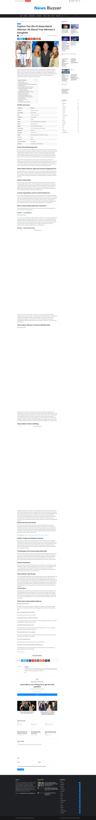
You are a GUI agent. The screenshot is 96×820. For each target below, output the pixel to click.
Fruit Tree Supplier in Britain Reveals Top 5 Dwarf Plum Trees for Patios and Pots (51, 784)
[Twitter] (21, 39)
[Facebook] (18, 39)
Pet (63, 127)
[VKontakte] (34, 39)
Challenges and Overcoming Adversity (25, 96)
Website (39, 762)
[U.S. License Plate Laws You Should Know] (41, 794)
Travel (44, 15)
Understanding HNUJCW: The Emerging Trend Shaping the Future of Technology (74, 77)
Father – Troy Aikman (23, 89)
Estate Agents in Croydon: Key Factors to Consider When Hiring (51, 788)
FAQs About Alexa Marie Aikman (24, 101)
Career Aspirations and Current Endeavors (26, 86)
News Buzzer (22, 651)
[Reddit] (32, 39)
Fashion (62, 805)
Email (18, 762)
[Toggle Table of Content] (35, 80)
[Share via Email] (46, 660)
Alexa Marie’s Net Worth (23, 99)
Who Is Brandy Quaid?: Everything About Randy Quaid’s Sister (36, 732)
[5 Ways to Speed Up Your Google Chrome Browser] (66, 26)
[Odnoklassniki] (37, 39)
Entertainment (32, 15)
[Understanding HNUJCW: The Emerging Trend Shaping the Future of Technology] (75, 71)
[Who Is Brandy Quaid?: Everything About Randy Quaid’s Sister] (37, 727)
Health (52, 15)
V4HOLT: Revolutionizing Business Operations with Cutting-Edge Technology (65, 77)
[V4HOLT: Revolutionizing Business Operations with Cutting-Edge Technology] (66, 71)
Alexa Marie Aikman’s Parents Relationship (26, 91)
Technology (39, 15)
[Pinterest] (29, 39)
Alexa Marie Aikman (37, 655)
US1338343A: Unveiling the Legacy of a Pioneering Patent (74, 60)
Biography (64, 103)
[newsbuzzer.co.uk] (48, 8)
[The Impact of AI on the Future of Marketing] (75, 38)
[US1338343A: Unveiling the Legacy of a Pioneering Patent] (75, 55)
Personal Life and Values (23, 94)
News (49, 15)
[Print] (49, 660)
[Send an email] (22, 35)
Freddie (20, 35)
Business (25, 15)
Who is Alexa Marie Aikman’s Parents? (25, 88)
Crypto (63, 113)
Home (21, 15)
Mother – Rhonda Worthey (24, 90)
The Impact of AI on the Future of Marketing (75, 43)
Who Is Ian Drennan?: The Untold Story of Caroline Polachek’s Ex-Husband (22, 732)
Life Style (64, 122)
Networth (64, 123)
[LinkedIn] (24, 39)
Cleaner (63, 110)
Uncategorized (65, 132)
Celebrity (22, 21)
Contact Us (58, 15)
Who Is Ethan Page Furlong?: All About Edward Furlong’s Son (50, 732)
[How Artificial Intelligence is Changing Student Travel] (75, 26)
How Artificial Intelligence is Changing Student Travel (74, 31)
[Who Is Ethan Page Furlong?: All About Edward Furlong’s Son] (51, 727)
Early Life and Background (23, 83)
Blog (61, 793)
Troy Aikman (19, 217)
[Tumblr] (26, 39)
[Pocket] (40, 39)
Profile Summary (21, 81)
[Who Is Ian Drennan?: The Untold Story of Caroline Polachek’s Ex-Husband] (23, 727)
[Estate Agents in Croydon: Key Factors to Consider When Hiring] (41, 789)
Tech (63, 129)
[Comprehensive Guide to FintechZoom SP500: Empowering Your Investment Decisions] (66, 55)
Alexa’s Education (22, 85)
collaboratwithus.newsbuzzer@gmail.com (28, 793)
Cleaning (63, 111)
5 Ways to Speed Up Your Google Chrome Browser (65, 31)
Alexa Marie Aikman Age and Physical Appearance (28, 84)
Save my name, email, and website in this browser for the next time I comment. (32, 766)
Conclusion (21, 100)
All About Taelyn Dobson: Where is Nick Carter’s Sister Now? (36, 535)
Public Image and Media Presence (25, 95)
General (63, 118)
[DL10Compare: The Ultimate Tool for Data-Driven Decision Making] (66, 86)
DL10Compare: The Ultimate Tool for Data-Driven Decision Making (65, 91)
